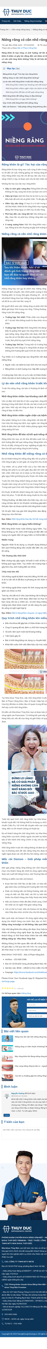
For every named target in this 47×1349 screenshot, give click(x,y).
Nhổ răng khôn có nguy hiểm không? (21, 99)
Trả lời (7, 1115)
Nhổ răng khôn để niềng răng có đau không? (22, 96)
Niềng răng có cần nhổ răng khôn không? (21, 78)
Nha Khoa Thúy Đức (17, 12)
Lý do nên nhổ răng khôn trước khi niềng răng (23, 81)
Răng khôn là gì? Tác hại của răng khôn (20, 74)
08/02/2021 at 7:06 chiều (19, 1096)
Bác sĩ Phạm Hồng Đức (27, 48)
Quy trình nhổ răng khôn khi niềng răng (20, 103)
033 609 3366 (11, 1314)
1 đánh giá (19, 988)
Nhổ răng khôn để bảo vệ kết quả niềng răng (25, 92)
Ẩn (17, 69)
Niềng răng (26, 993)
